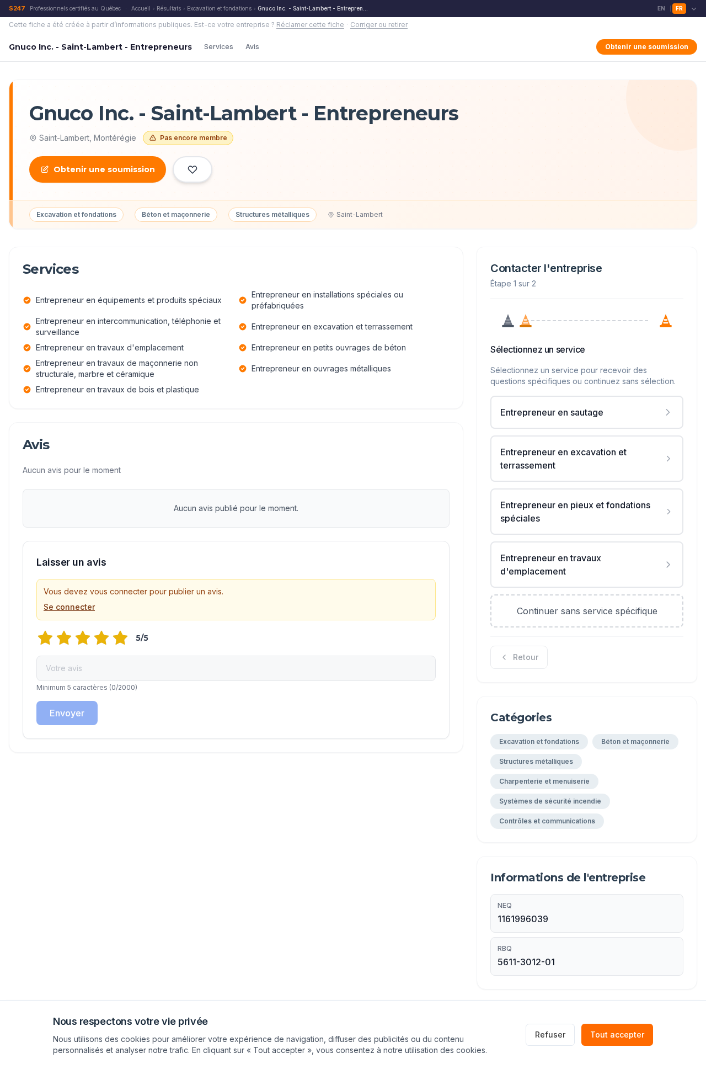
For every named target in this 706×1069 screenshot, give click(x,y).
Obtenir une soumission (646, 46)
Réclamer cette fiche (310, 24)
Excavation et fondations (219, 8)
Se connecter (69, 606)
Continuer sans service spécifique (587, 610)
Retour (525, 657)
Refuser (550, 1034)
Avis (252, 46)
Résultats (169, 8)
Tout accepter (617, 1034)
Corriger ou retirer (379, 24)
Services (218, 46)
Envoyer (67, 713)
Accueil (141, 8)
